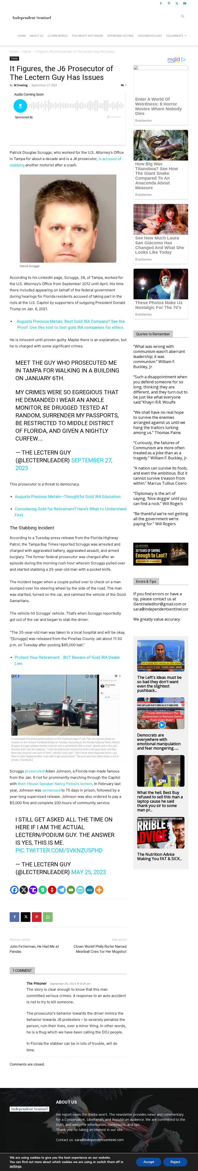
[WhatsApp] (48, 917)
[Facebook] (160, 3)
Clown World (58, 35)
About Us (36, 35)
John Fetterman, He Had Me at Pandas (34, 949)
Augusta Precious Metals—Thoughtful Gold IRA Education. (68, 496)
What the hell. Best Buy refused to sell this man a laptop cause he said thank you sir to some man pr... (160, 801)
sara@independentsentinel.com (99, 1139)
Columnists (174, 35)
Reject (175, 1162)
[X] (176, 3)
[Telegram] (61, 890)
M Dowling (21, 85)
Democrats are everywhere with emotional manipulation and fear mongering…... (159, 741)
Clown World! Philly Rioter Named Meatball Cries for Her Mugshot (100, 949)
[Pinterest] (168, 3)
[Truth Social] (33, 890)
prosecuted (34, 771)
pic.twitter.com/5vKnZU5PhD (59, 850)
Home (22, 35)
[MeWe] (89, 890)
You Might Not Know (87, 35)
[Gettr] (52, 890)
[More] (99, 890)
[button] (182, 16)
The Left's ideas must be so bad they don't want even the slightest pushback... (159, 684)
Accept (148, 1162)
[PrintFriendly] (80, 890)
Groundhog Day (150, 35)
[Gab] (42, 890)
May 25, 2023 (88, 872)
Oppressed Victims (120, 35)
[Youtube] (184, 3)
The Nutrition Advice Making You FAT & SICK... (159, 856)
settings (15, 1166)
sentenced (51, 790)
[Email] (71, 890)
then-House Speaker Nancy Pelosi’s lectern (55, 783)
